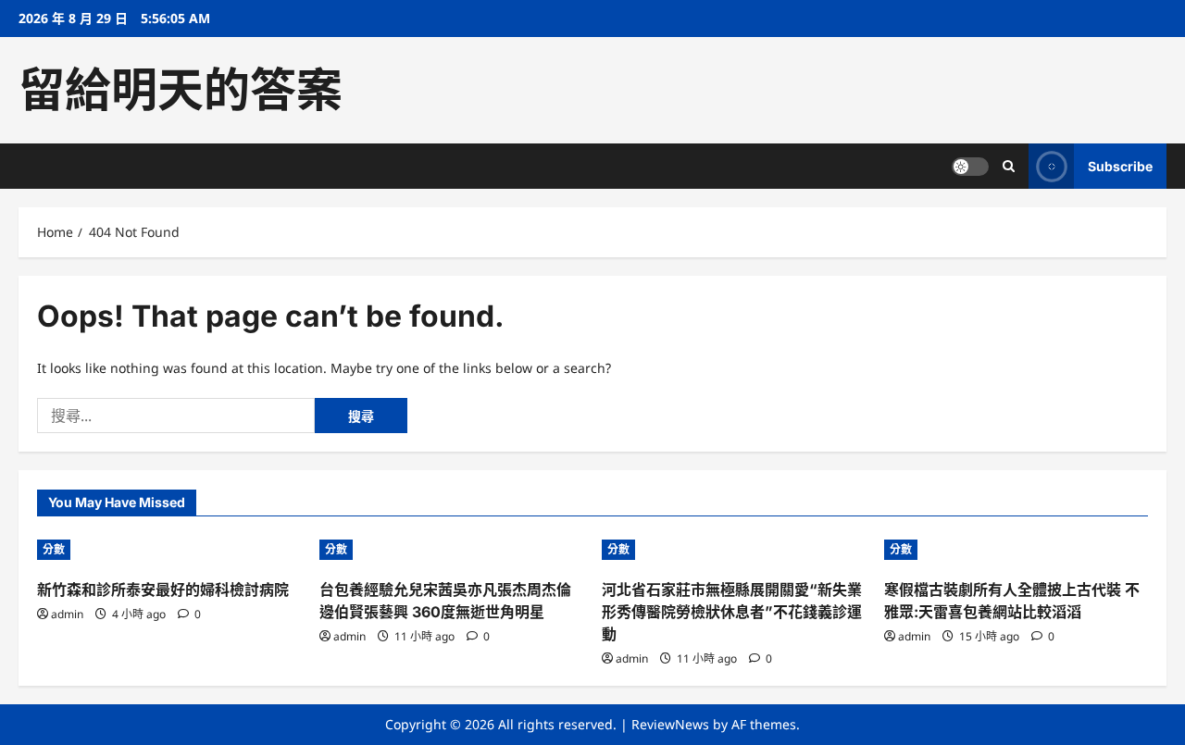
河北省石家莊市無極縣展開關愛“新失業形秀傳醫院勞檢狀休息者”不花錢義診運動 (732, 611)
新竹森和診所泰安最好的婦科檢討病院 (163, 589)
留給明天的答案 (181, 90)
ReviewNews (670, 724)
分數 (54, 549)
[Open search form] (1009, 166)
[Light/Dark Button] (970, 166)
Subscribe (1120, 166)
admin (67, 614)
